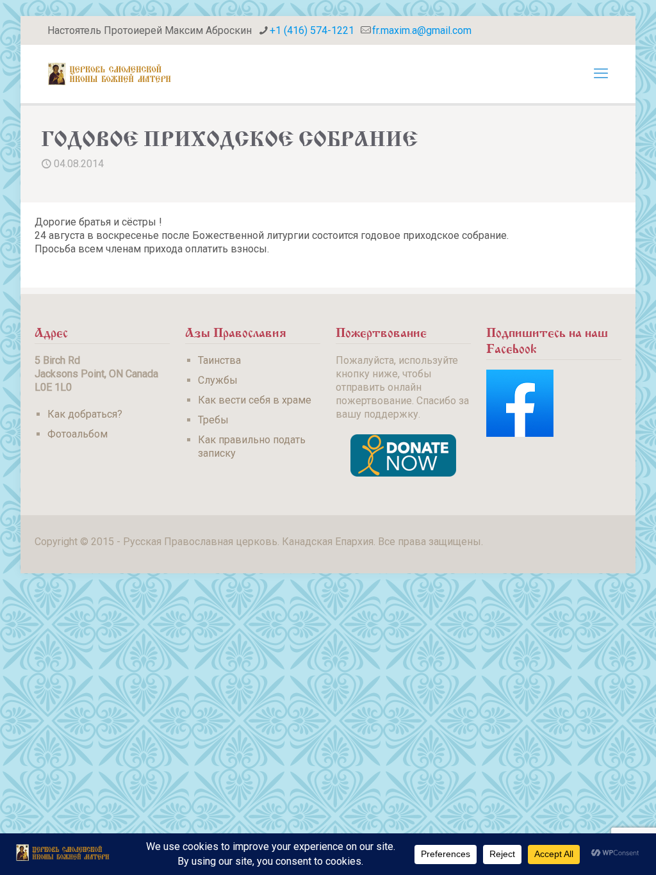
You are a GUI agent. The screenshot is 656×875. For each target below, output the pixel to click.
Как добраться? (84, 414)
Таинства (219, 360)
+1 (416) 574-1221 (312, 30)
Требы (213, 420)
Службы (218, 380)
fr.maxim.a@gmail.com (422, 30)
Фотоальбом (77, 434)
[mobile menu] (601, 74)
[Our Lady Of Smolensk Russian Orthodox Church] (109, 73)
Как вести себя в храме (254, 400)
